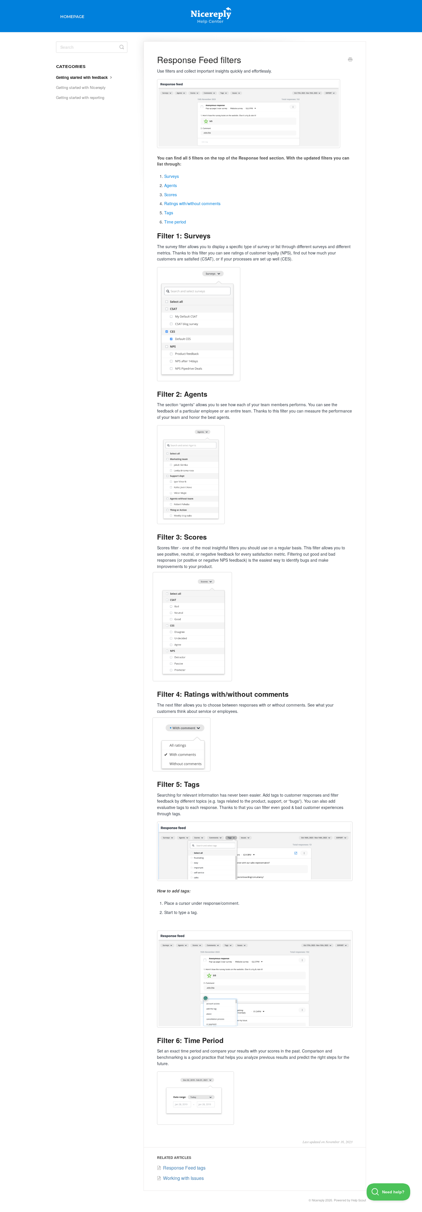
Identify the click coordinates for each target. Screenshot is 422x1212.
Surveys (171, 176)
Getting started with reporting (80, 97)
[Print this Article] (350, 60)
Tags (168, 212)
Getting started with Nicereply (81, 87)
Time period (175, 222)
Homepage (72, 16)
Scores (170, 194)
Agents (170, 185)
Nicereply (318, 1200)
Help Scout (358, 1200)
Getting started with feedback (82, 77)
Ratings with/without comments (192, 203)
